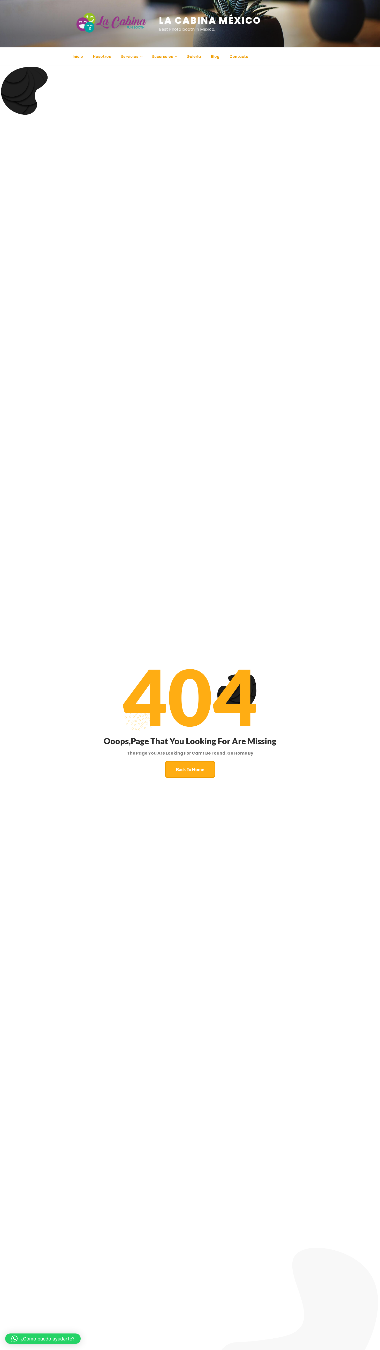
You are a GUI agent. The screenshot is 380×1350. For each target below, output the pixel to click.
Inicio (78, 56)
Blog (215, 56)
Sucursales (162, 56)
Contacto (239, 56)
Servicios (129, 56)
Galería (194, 56)
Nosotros (102, 56)
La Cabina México (210, 20)
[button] (43, 1338)
